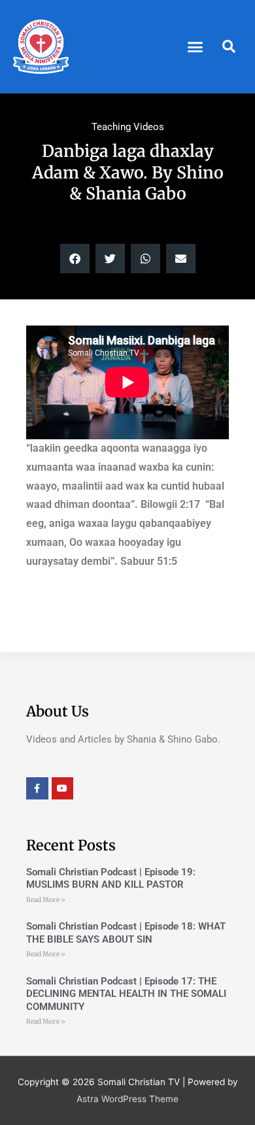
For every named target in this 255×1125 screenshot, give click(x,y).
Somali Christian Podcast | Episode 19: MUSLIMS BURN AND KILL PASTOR (111, 878)
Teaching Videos (128, 127)
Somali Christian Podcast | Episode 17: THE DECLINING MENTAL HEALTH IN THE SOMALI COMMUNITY (126, 994)
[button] (195, 47)
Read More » (45, 900)
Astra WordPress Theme (127, 1099)
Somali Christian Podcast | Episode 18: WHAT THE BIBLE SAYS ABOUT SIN (126, 932)
